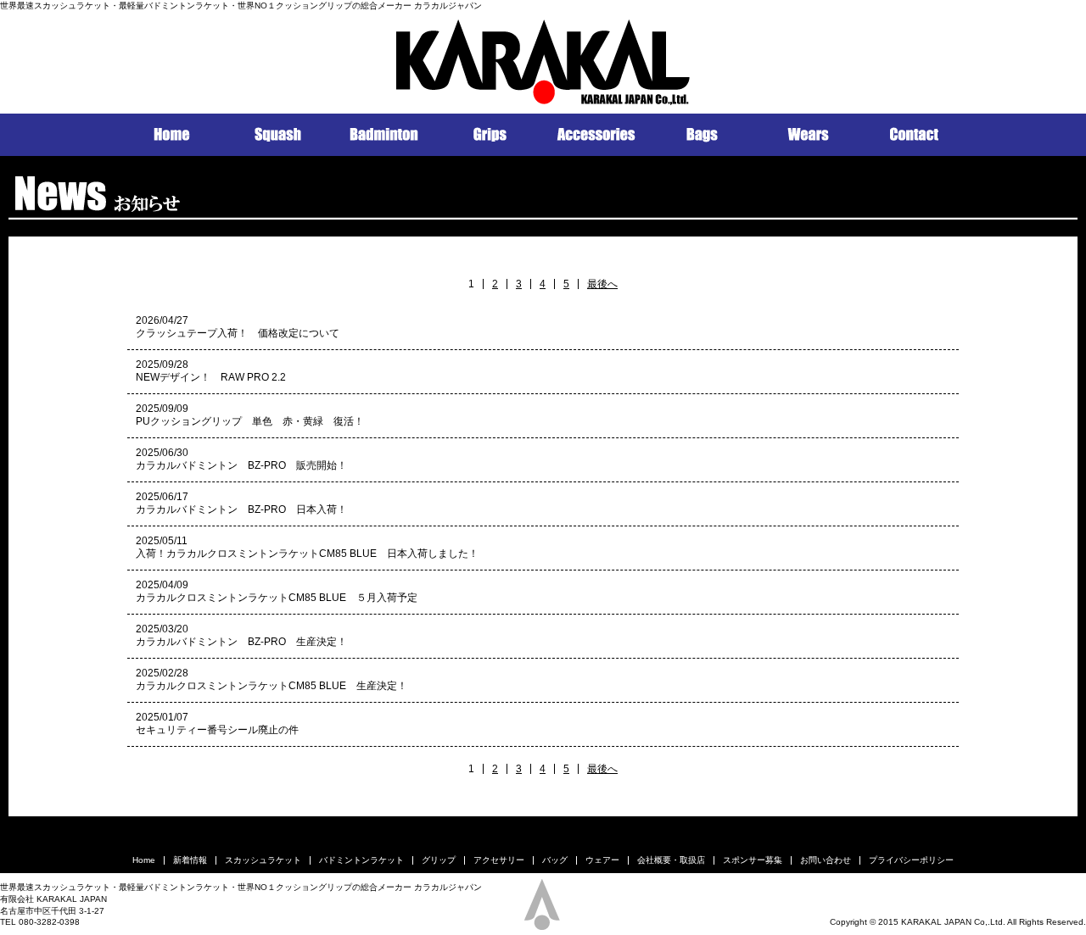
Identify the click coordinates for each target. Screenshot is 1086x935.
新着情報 (190, 860)
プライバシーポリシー (911, 860)
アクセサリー (498, 860)
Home (143, 860)
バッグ (555, 860)
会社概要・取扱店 (671, 860)
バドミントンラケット (361, 860)
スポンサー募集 (752, 860)
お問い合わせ (825, 860)
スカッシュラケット (263, 860)
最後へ (602, 284)
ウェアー (602, 860)
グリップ (439, 860)
